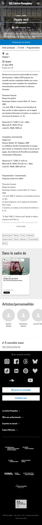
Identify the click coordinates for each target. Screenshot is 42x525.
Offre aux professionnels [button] (11, 417)
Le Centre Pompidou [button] (10, 411)
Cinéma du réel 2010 (27, 37)
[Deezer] (35, 371)
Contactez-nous (21, 398)
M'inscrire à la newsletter (21, 390)
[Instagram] (7, 362)
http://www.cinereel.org (11, 347)
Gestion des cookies (21, 518)
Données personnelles (32, 515)
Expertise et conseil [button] (10, 423)
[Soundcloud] (11, 381)
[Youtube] (30, 381)
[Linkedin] (16, 371)
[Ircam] (30, 449)
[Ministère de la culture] (21, 504)
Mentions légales (8, 515)
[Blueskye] (35, 362)
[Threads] (25, 362)
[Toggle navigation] (38, 3)
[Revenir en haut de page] (37, 520)
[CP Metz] (15, 462)
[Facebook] (16, 362)
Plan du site (17, 515)
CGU (23, 515)
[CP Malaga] (28, 462)
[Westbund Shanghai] (30, 475)
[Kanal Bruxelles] (14, 475)
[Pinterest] (25, 371)
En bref (21, 47)
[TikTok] (7, 371)
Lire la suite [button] (21, 226)
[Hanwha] (21, 488)
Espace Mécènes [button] (9, 430)
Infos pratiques (8, 47)
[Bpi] (14, 449)
